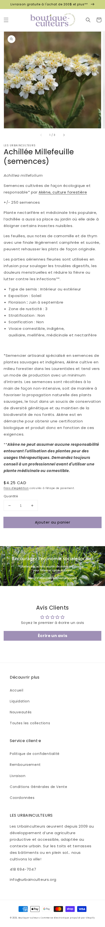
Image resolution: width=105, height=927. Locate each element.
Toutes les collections (30, 723)
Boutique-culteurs (29, 917)
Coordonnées (22, 797)
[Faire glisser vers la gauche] (41, 135)
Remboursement (25, 764)
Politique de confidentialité (35, 753)
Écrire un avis (52, 635)
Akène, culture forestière (63, 192)
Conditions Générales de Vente (38, 786)
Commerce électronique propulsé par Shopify (68, 917)
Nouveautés (21, 712)
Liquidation (20, 701)
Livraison (17, 775)
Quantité (11, 496)
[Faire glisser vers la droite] (63, 135)
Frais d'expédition (16, 488)
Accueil (16, 690)
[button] (6, 20)
